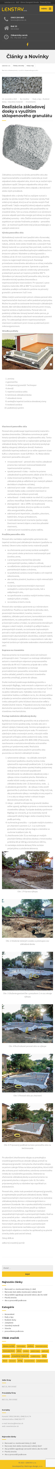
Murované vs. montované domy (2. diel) (20, 1289)
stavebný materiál (20, 1356)
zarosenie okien (29, 1361)
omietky (25, 1351)
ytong (20, 1361)
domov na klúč (9, 1346)
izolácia (30, 1346)
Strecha (8, 1328)
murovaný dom (8, 1351)
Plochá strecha (11, 1297)
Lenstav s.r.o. (6, 66)
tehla (44, 1356)
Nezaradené (9, 1314)
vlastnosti (12, 1361)
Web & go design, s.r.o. (33, 1466)
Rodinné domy (10, 1320)
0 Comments (31, 102)
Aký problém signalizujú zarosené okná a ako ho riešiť (26, 1295)
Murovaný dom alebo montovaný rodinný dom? (23, 1292)
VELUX (5, 1361)
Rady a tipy (30, 66)
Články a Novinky (18, 66)
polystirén (6, 1356)
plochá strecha (35, 1351)
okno (19, 1351)
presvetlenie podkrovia (14, 1331)
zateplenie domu (42, 1361)
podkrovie (45, 1351)
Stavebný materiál (15, 102)
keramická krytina (41, 1346)
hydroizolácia (21, 1346)
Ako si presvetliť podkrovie (15, 1300)
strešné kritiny (35, 1356)
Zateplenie (9, 1322)
